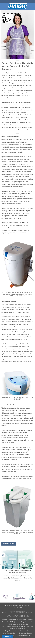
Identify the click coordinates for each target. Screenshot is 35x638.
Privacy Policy (26, 605)
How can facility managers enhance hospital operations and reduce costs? (17, 571)
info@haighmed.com (24, 635)
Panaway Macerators (17, 611)
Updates (9, 615)
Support (16, 615)
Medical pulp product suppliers (18, 616)
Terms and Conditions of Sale (12, 605)
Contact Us (24, 615)
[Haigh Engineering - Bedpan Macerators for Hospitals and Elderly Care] (17, 6)
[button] (2, 6)
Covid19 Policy (17, 607)
